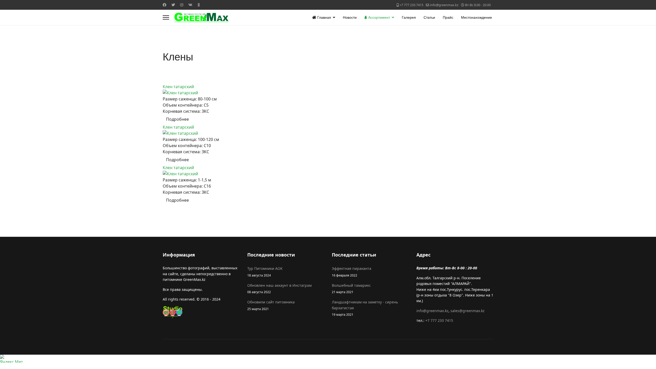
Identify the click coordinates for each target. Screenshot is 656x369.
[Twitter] (173, 4)
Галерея (409, 17)
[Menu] (166, 17)
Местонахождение (476, 17)
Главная (323, 17)
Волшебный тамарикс (351, 288)
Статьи (429, 17)
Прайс (448, 17)
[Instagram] (181, 4)
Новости (350, 17)
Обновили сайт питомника (271, 305)
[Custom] (199, 4)
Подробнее (177, 119)
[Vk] (190, 4)
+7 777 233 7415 (411, 5)
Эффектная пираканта (351, 271)
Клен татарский (178, 86)
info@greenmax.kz (444, 5)
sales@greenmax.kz (467, 310)
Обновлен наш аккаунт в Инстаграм (279, 288)
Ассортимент (378, 17)
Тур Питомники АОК (265, 271)
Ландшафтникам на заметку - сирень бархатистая (365, 308)
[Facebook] (164, 4)
